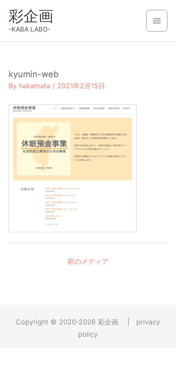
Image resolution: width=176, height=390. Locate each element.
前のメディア (88, 261)
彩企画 (31, 16)
